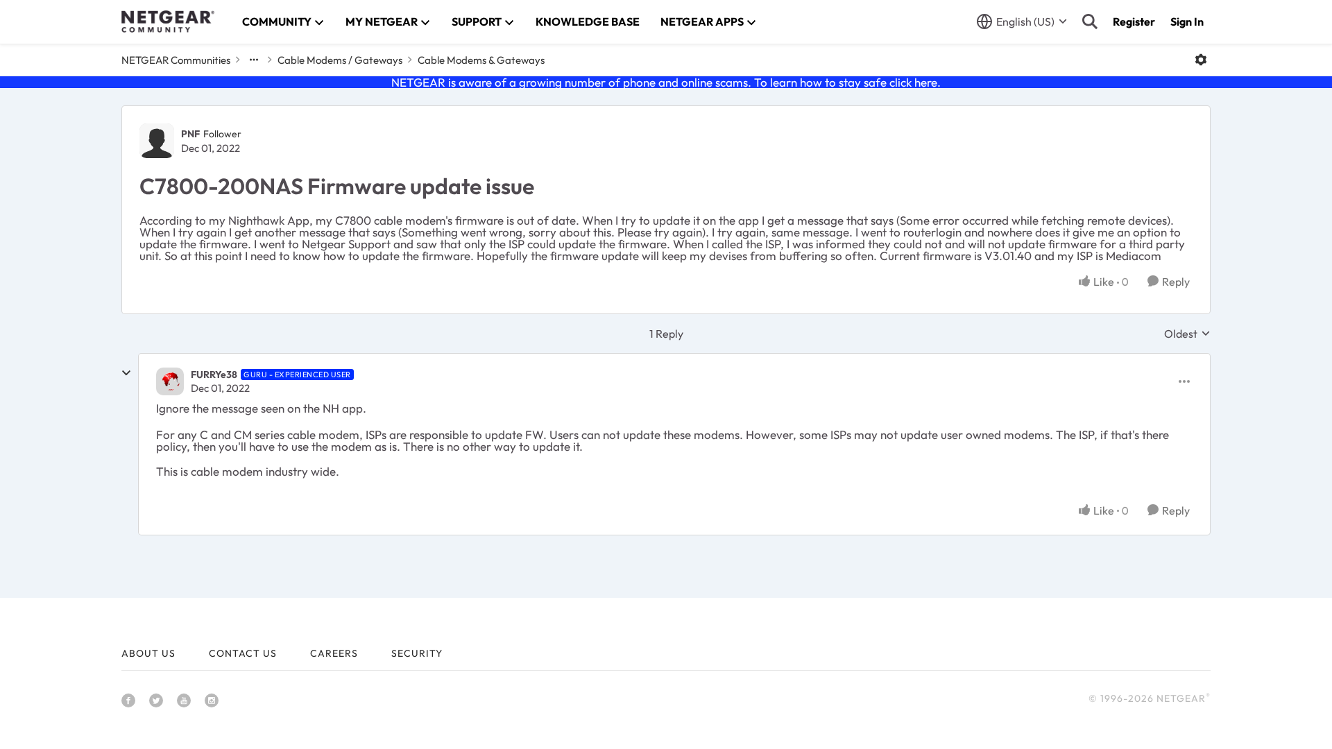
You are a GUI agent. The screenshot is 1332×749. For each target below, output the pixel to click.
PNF (190, 134)
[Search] (1090, 21)
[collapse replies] (126, 373)
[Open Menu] (1201, 59)
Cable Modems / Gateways (340, 60)
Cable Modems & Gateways (481, 60)
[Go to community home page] (167, 21)
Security (417, 653)
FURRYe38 (214, 374)
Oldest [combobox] (1187, 333)
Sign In (1187, 21)
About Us (148, 653)
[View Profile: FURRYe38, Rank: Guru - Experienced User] (170, 381)
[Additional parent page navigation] (254, 59)
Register (1134, 21)
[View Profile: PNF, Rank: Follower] (156, 140)
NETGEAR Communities (175, 60)
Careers (334, 653)
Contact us (243, 653)
